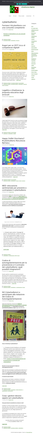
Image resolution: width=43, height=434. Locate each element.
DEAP (32, 44)
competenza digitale (14, 428)
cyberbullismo (13, 40)
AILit (32, 26)
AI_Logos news (34, 28)
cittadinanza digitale (28, 7)
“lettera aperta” (21, 196)
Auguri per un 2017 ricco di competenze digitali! (13, 46)
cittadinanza (5, 133)
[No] (41, 2)
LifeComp (33, 61)
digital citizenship (19, 389)
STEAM (32, 75)
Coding (32, 39)
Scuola (3, 85)
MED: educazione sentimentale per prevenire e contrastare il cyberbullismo (14, 188)
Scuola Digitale (21, 83)
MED (16, 255)
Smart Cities (34, 72)
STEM (32, 77)
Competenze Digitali (6, 40)
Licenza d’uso (28, 15)
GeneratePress (29, 432)
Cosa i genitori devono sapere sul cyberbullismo (12, 397)
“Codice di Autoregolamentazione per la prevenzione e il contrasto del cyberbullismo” (14, 360)
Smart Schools (34, 73)
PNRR (32, 65)
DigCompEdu (34, 47)
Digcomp (17, 40)
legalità (14, 133)
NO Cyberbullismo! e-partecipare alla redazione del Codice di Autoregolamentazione (13, 295)
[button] (33, 16)
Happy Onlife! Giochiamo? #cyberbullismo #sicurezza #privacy (13, 140)
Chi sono (14, 15)
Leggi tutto (18, 80)
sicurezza (6, 85)
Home (10, 15)
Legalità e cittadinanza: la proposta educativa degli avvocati (13, 92)
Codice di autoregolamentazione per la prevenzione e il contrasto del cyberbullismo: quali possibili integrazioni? (14, 264)
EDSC (32, 51)
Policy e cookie (21, 15)
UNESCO (33, 79)
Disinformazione (34, 49)
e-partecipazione (12, 255)
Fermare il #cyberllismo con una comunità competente (14, 26)
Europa (17, 180)
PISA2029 (33, 63)
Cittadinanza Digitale (6, 39)
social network (10, 390)
